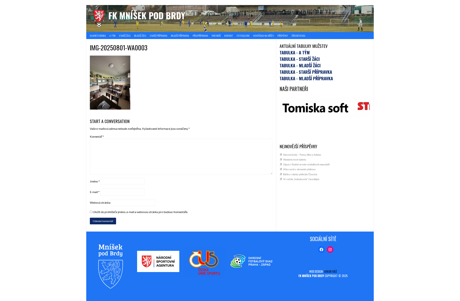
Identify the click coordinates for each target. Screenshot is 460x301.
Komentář (97, 136)
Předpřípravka (200, 35)
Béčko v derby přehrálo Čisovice (300, 174)
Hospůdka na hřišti (263, 35)
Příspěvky (282, 35)
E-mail (95, 192)
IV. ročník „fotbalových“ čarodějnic (301, 179)
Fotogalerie (243, 35)
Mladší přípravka (180, 35)
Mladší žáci (140, 35)
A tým (112, 35)
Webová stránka (100, 202)
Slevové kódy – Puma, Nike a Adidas (302, 154)
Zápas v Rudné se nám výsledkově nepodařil (306, 164)
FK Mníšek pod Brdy (146, 15)
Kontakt (228, 35)
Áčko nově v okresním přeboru (299, 169)
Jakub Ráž (330, 271)
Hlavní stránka (98, 35)
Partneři (216, 35)
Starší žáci (124, 35)
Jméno (95, 181)
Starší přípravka (158, 35)
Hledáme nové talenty (294, 159)
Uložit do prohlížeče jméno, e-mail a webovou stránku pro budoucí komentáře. (140, 212)
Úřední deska (298, 35)
